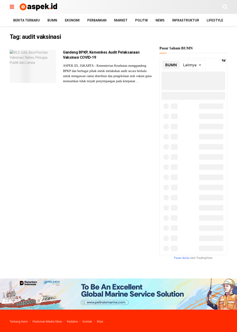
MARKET (121, 20)
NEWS (160, 20)
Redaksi (72, 321)
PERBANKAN (96, 20)
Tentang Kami (19, 321)
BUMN (52, 20)
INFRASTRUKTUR (185, 20)
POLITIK (141, 20)
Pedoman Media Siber (47, 321)
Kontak (87, 321)
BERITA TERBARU (26, 20)
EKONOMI (72, 20)
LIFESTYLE (215, 20)
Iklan (100, 321)
